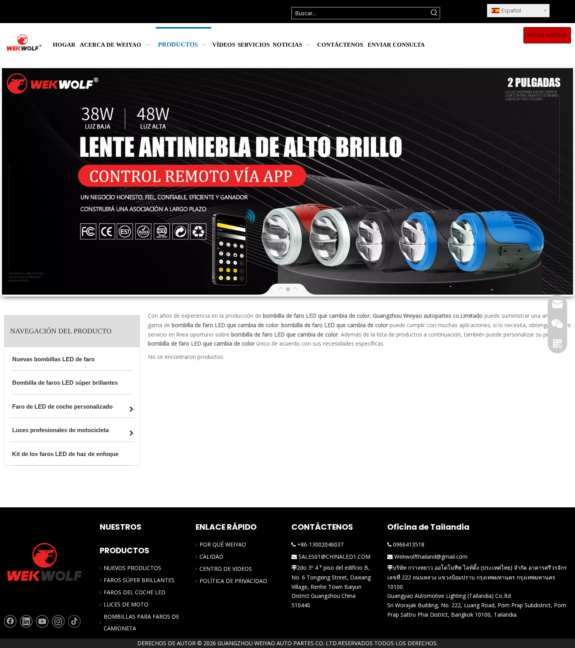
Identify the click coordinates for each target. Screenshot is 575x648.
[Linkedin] (26, 621)
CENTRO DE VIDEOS (225, 568)
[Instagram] (58, 621)
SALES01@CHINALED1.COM (334, 556)
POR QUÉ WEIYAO (222, 544)
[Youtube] (42, 621)
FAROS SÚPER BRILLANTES (139, 580)
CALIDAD (211, 556)
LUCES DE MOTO (126, 604)
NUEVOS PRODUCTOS (132, 568)
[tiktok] (74, 621)
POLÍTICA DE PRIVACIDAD (233, 581)
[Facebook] (10, 621)
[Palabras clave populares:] (434, 13)
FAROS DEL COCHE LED (134, 592)
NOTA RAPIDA (547, 35)
